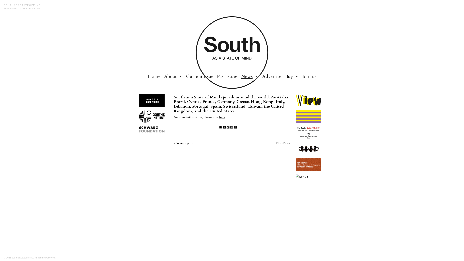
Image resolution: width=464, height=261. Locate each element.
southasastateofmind (22, 5)
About (170, 76)
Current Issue (199, 76)
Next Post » (283, 143)
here (222, 117)
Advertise (271, 76)
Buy (289, 76)
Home (154, 76)
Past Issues (227, 76)
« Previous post (183, 143)
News (247, 76)
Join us (309, 76)
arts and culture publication (22, 8)
